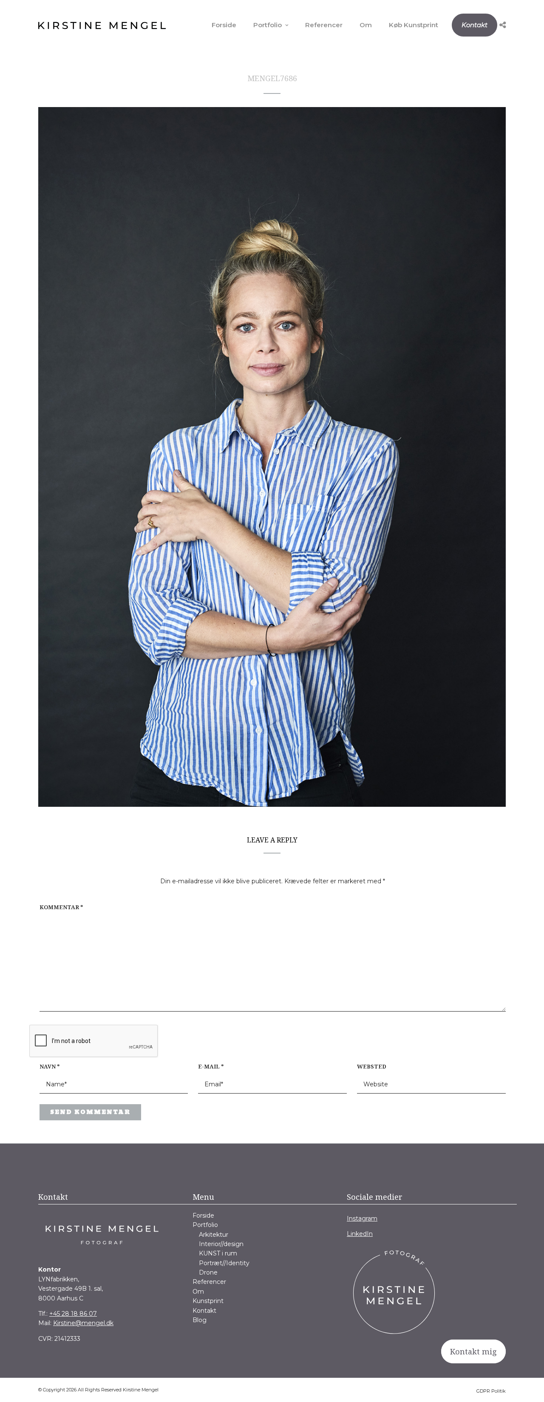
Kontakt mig (473, 1351)
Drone (208, 1272)
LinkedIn (360, 1234)
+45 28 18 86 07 (73, 1313)
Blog (200, 1320)
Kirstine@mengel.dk (83, 1323)
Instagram (362, 1218)
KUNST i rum (218, 1253)
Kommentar (61, 907)
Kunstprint (208, 1301)
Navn (50, 1066)
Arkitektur (213, 1234)
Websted (371, 1066)
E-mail (211, 1066)
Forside (224, 25)
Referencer (324, 25)
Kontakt (474, 25)
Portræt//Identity (224, 1263)
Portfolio (267, 25)
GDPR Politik (491, 1391)
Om (366, 25)
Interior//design (221, 1244)
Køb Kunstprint (413, 25)
